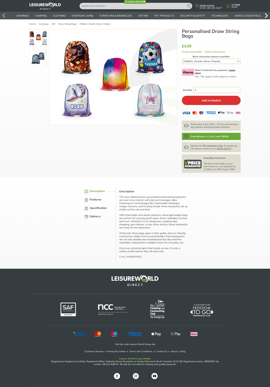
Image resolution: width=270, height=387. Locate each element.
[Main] (38, 58)
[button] (265, 15)
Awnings (23, 15)
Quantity (187, 90)
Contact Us (161, 351)
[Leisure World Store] (53, 7)
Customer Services (94, 351)
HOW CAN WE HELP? (211, 6)
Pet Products (164, 15)
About (174, 351)
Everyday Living (82, 15)
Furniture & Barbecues (116, 15)
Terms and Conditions (140, 351)
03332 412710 (224, 148)
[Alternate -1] (38, 38)
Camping (41, 15)
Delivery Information (215, 51)
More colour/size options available (211, 56)
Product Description (192, 51)
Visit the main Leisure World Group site (135, 344)
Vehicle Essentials (247, 15)
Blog (183, 351)
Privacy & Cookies (116, 351)
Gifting (143, 15)
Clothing (59, 15)
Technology (219, 15)
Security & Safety (192, 15)
